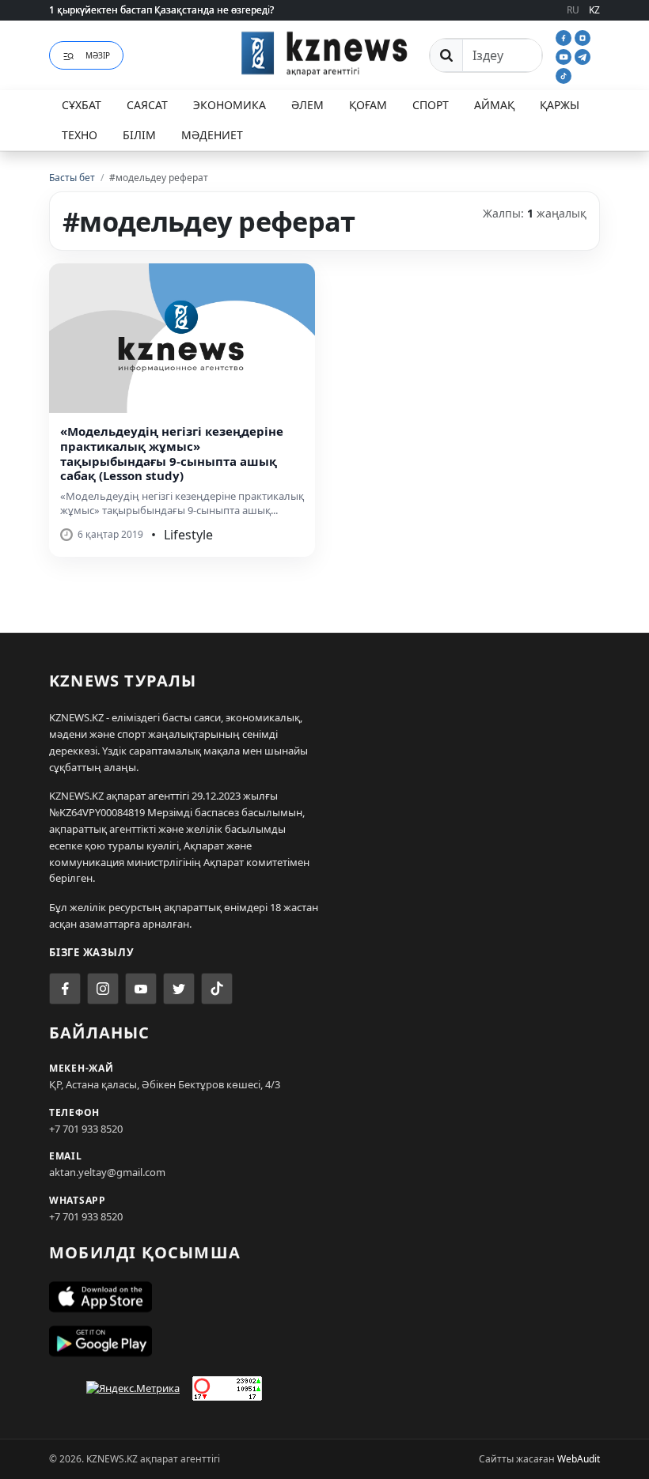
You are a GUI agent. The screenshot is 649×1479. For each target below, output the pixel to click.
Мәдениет (212, 134)
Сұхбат (81, 104)
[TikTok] (563, 74)
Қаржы (559, 104)
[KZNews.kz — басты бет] (324, 53)
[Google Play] (324, 1341)
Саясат (147, 104)
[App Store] (324, 1297)
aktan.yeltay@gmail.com (107, 1172)
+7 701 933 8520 (86, 1129)
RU (573, 10)
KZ (594, 10)
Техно (79, 134)
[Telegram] (582, 55)
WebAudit (578, 1459)
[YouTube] (565, 55)
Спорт (430, 104)
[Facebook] (565, 36)
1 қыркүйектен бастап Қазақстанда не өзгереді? (161, 10)
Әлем (307, 104)
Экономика (229, 104)
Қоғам (368, 104)
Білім (139, 134)
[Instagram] (582, 36)
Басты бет (72, 177)
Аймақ (494, 104)
